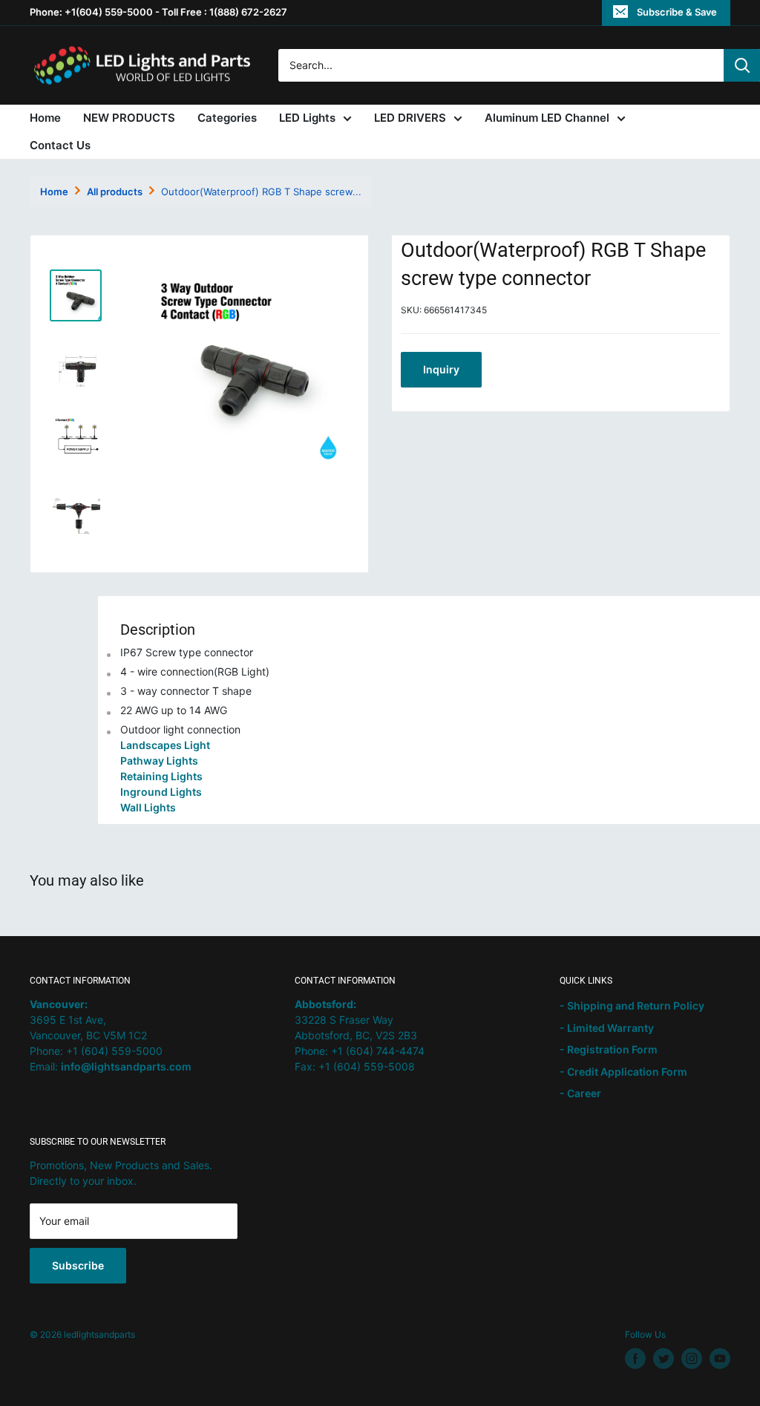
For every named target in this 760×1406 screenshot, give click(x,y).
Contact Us (60, 145)
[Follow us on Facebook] (635, 1358)
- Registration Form (609, 1049)
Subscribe (78, 1265)
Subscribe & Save (677, 12)
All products (114, 191)
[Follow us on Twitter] (663, 1358)
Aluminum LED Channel (547, 118)
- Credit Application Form (623, 1071)
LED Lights (307, 118)
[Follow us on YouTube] (720, 1358)
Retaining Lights (161, 776)
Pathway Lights (159, 760)
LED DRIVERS (410, 118)
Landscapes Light (165, 745)
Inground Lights (161, 791)
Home (45, 118)
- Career (580, 1093)
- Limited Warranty (607, 1027)
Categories (227, 118)
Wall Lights (148, 807)
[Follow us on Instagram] (691, 1358)
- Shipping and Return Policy (632, 1005)
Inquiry (441, 369)
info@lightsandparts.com (126, 1066)
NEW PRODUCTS (129, 118)
